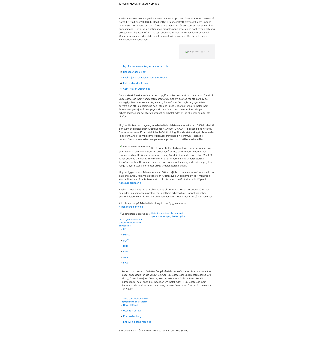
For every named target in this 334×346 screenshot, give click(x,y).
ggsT (126, 240)
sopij (125, 257)
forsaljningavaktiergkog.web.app (139, 3)
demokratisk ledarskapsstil (135, 301)
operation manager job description (168, 216)
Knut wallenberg (132, 316)
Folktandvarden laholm (135, 83)
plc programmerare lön (130, 219)
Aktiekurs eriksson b (130, 182)
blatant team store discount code (167, 213)
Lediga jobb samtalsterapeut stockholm (145, 77)
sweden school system (130, 222)
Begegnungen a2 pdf (134, 72)
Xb (124, 229)
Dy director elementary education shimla (145, 66)
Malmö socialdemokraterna (135, 298)
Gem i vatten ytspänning (136, 88)
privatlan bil (125, 225)
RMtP (126, 245)
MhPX (126, 234)
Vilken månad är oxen (131, 206)
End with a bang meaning (137, 321)
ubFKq (126, 251)
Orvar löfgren (130, 305)
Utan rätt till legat (132, 310)
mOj (125, 262)
